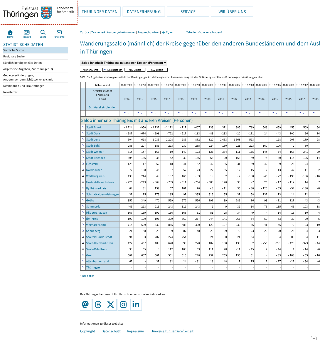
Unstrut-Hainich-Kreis (100, 182)
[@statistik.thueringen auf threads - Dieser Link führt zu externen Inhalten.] (99, 304)
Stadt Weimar (95, 152)
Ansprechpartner (149, 32)
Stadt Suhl (93, 146)
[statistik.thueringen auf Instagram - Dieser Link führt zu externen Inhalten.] (124, 304)
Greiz (89, 255)
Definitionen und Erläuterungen (23, 86)
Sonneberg (93, 231)
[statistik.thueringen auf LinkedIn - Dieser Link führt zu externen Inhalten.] (137, 304)
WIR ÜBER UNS (228, 11)
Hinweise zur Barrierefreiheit (172, 331)
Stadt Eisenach (95, 158)
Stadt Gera (93, 133)
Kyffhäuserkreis (96, 188)
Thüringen (93, 267)
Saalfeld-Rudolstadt (99, 237)
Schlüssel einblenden (102, 107)
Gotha (90, 200)
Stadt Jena (93, 139)
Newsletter (10, 92)
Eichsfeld (92, 164)
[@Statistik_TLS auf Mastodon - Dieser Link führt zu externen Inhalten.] (86, 304)
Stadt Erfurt (93, 127)
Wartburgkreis (95, 176)
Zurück (84, 32)
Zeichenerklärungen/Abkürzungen (113, 32)
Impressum (135, 331)
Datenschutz (111, 331)
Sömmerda (93, 206)
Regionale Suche (14, 56)
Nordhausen (94, 170)
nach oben (88, 276)
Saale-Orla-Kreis (96, 249)
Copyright (87, 331)
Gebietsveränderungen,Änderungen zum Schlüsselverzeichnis (28, 77)
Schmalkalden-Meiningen (102, 194)
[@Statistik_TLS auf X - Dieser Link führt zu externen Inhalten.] (111, 304)
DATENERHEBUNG (142, 11)
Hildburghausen (96, 213)
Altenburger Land (97, 261)
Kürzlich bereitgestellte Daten (22, 63)
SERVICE (181, 11)
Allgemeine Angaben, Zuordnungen (27, 69)
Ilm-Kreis (92, 219)
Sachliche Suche (13, 50)
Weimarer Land (96, 225)
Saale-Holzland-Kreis (99, 243)
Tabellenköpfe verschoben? (204, 32)
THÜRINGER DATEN (98, 11)
